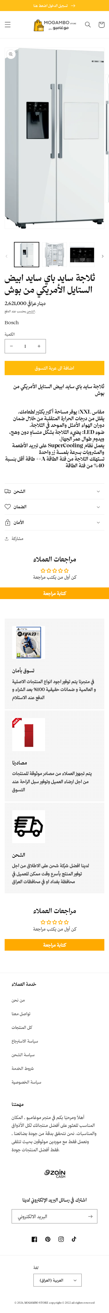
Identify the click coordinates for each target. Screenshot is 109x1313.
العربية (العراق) (51, 1280)
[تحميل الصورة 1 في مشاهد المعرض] (26, 254)
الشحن (31, 311)
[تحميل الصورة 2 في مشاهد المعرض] (54, 254)
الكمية (10, 334)
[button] (7, 24)
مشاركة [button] (17, 538)
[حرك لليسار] (6, 256)
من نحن (18, 1000)
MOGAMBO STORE (36, 1302)
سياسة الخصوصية (26, 1082)
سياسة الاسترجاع (25, 1041)
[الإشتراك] (90, 1216)
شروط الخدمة (23, 1068)
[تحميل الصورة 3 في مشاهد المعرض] (82, 254)
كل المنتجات (22, 1027)
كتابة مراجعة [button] (54, 593)
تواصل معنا (21, 1013)
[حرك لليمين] (102, 256)
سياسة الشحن (23, 1054)
